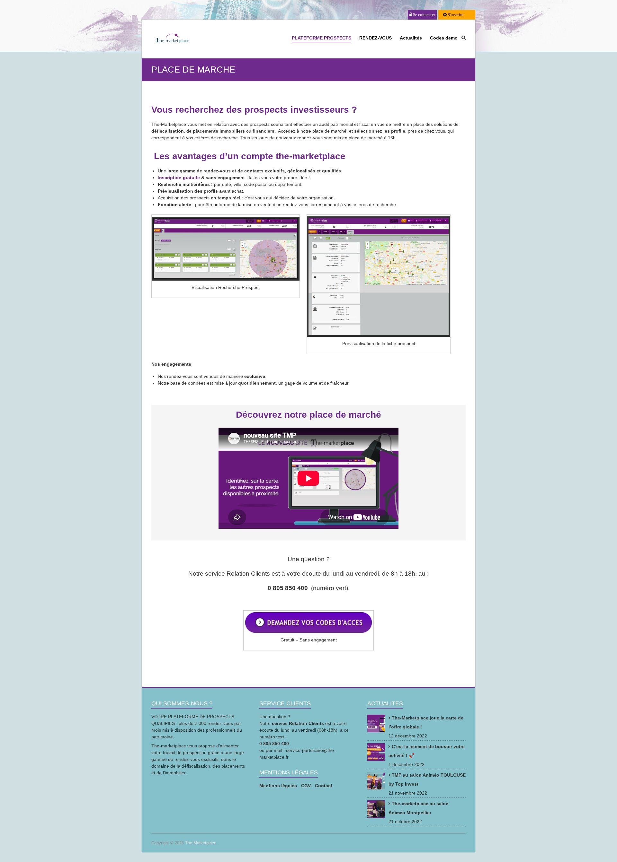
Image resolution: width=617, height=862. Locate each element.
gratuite (191, 177)
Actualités (411, 37)
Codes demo (444, 37)
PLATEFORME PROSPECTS (321, 37)
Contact (323, 785)
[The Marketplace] (171, 39)
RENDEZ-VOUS (375, 37)
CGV (306, 785)
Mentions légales (278, 785)
